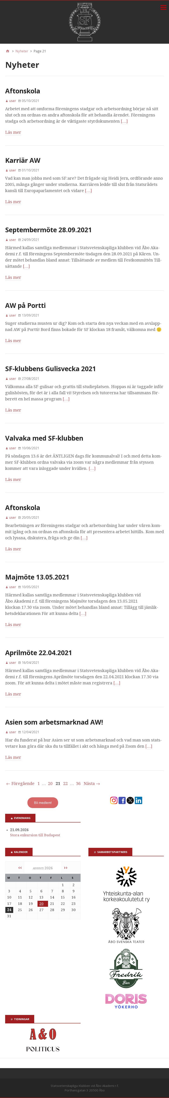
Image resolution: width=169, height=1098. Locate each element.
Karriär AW (22, 160)
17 (9, 904)
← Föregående (20, 783)
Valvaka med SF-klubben (44, 438)
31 (9, 916)
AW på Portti (25, 305)
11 (20, 897)
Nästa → (92, 783)
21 (52, 904)
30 (74, 910)
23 (74, 904)
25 (20, 910)
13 (41, 897)
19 (31, 904)
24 (9, 910)
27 (41, 910)
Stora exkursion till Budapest (35, 835)
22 (65, 783)
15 (63, 897)
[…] (124, 121)
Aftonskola (22, 90)
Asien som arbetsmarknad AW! (54, 722)
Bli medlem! (43, 802)
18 (20, 904)
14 (52, 897)
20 (50, 783)
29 (63, 910)
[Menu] (163, 7)
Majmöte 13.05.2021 (37, 576)
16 (74, 897)
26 (31, 910)
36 (78, 783)
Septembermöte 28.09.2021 (48, 229)
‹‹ (20, 867)
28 (52, 910)
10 (9, 897)
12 (31, 897)
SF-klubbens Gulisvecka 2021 (50, 368)
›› (66, 867)
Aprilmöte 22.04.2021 (38, 652)
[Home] (7, 51)
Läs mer (13, 132)
